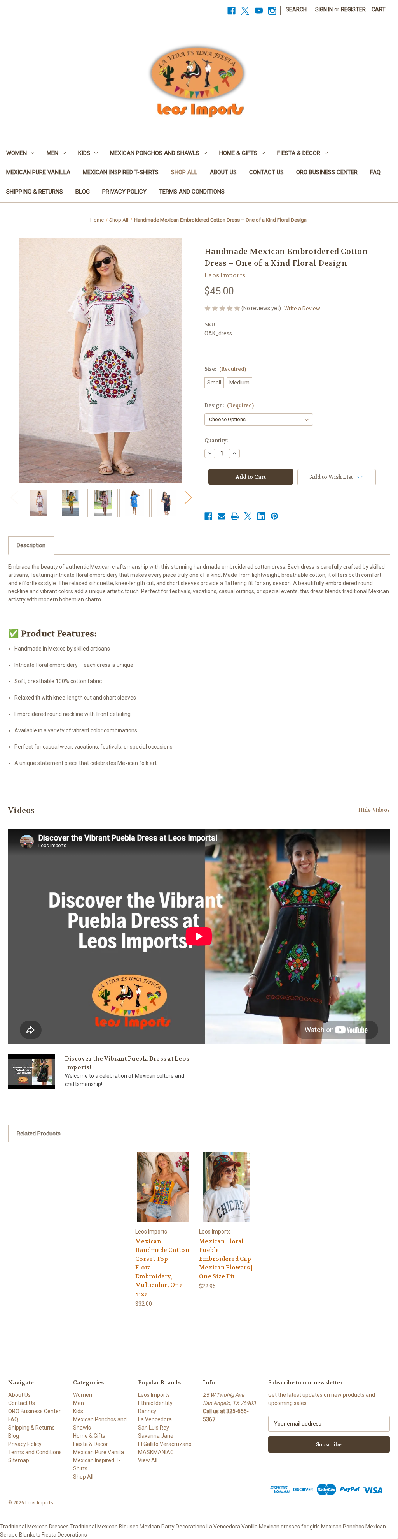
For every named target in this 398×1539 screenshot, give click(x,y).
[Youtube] (259, 11)
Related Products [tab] (39, 1133)
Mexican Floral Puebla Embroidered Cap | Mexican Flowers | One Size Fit (226, 1259)
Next (188, 497)
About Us (223, 172)
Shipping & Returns (34, 191)
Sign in (324, 9)
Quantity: (216, 440)
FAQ (375, 172)
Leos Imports (154, 1395)
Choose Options (163, 1187)
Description (31, 545)
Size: (225, 369)
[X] (245, 11)
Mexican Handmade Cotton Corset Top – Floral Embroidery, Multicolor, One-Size (162, 1268)
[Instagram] (272, 11)
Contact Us (266, 172)
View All (147, 1460)
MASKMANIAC (156, 1452)
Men (52, 153)
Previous (14, 497)
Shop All (184, 172)
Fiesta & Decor (298, 153)
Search (296, 9)
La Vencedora (155, 1419)
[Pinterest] (274, 516)
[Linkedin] (261, 516)
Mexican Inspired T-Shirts (121, 172)
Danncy (147, 1411)
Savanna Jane (155, 1436)
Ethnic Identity (155, 1403)
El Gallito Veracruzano (165, 1444)
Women (16, 153)
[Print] (235, 516)
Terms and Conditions (192, 191)
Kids (84, 153)
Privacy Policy (124, 191)
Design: (229, 405)
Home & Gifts (238, 153)
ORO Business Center (327, 172)
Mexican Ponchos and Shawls (154, 153)
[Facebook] (231, 11)
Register (353, 9)
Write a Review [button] (302, 308)
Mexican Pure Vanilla (38, 172)
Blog (82, 191)
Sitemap (18, 1460)
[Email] (221, 516)
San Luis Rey (153, 1427)
